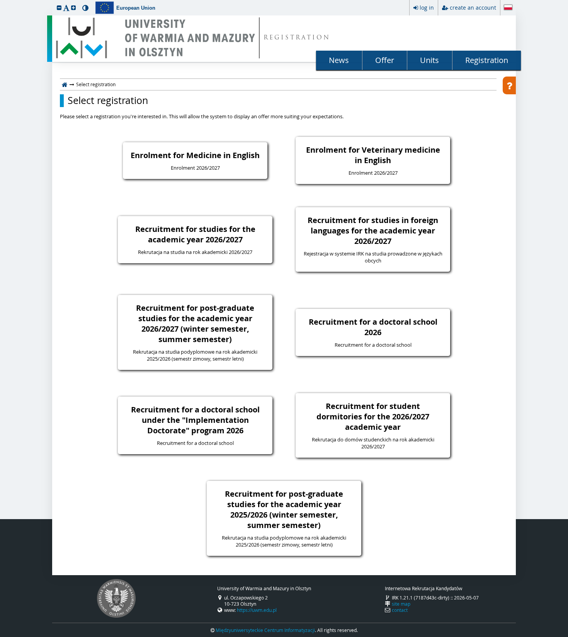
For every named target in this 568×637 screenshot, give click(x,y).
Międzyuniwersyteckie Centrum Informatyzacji (265, 630)
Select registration (108, 100)
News (339, 60)
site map (401, 604)
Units (429, 60)
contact (400, 610)
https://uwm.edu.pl (257, 610)
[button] (59, 7)
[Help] (509, 85)
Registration (486, 60)
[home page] (65, 84)
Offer (384, 60)
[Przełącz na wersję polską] (508, 8)
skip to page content (2, 2)
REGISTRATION (297, 38)
